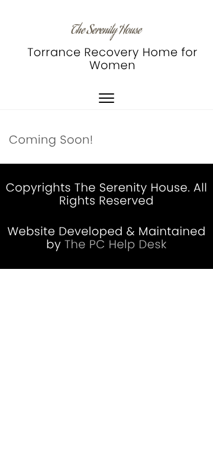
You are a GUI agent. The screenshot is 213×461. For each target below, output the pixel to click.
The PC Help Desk (115, 244)
